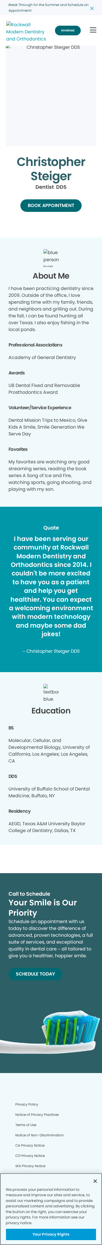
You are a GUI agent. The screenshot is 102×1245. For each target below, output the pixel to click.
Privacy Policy (26, 1104)
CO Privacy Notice (30, 1155)
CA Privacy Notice (29, 1145)
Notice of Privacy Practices (37, 1114)
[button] (93, 30)
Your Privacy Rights (51, 1234)
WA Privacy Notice (30, 1165)
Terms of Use (25, 1124)
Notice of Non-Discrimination (39, 1135)
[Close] (95, 1181)
